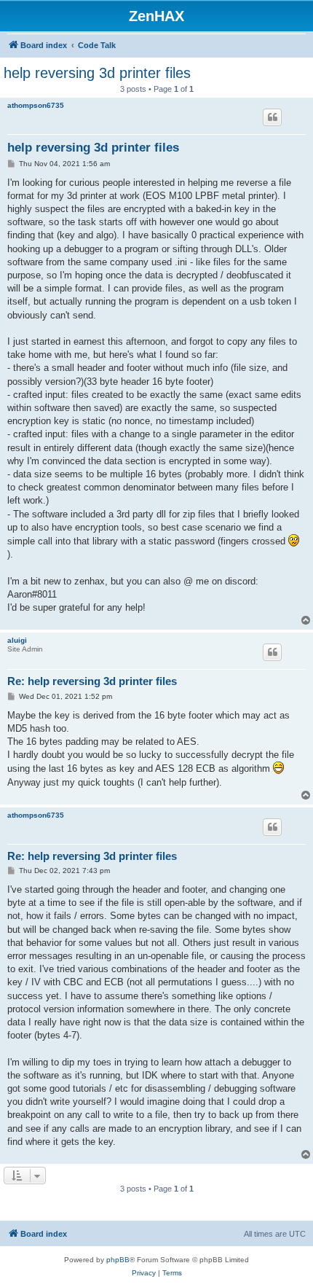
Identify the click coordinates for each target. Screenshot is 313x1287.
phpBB (118, 1260)
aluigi (17, 640)
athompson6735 (35, 105)
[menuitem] (144, 1273)
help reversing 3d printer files (97, 73)
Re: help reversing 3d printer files (92, 681)
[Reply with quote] (272, 117)
